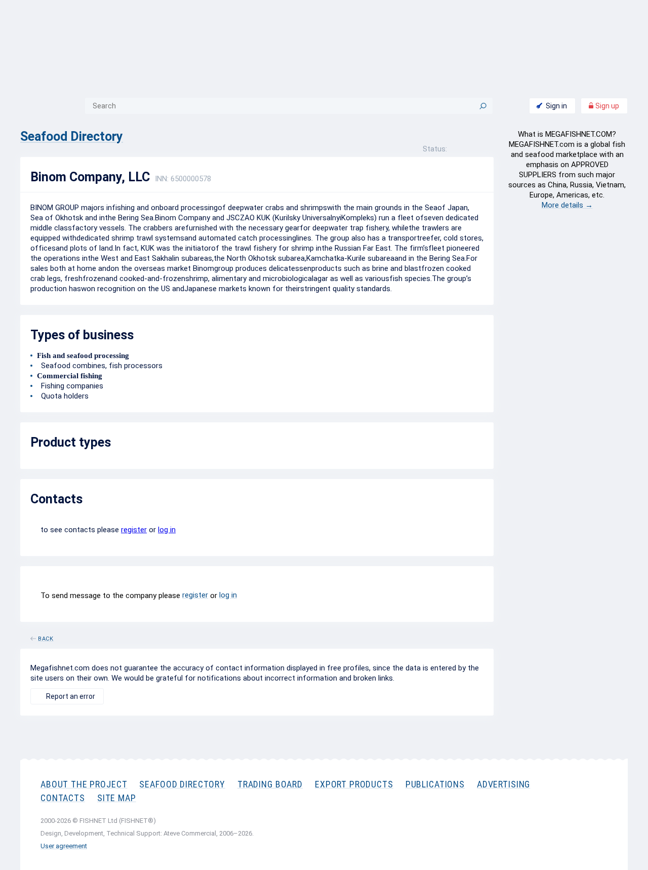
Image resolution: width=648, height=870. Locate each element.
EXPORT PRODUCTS (354, 784)
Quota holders (63, 396)
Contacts (62, 798)
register (134, 529)
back (46, 637)
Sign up (606, 106)
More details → (567, 205)
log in (167, 529)
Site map (116, 798)
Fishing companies (70, 385)
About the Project (83, 784)
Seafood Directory (71, 136)
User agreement (63, 846)
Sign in (556, 106)
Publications (435, 784)
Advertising (503, 784)
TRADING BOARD (270, 784)
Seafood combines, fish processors (100, 365)
